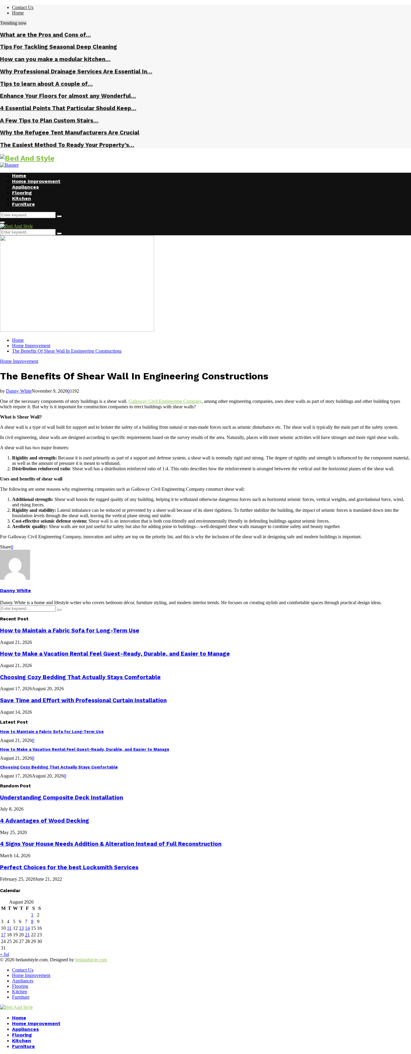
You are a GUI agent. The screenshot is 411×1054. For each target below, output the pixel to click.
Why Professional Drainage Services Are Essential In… (76, 71)
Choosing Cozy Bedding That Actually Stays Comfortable (80, 677)
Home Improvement (36, 181)
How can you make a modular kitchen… (55, 59)
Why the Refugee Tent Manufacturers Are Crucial (69, 132)
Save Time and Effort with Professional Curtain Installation (83, 700)
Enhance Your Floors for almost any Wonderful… (68, 96)
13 (21, 928)
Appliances (25, 187)
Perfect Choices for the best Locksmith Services (69, 867)
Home (18, 12)
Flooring (22, 193)
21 (27, 934)
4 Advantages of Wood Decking (44, 821)
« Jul (4, 954)
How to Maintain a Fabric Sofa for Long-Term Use (69, 630)
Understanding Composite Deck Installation (61, 797)
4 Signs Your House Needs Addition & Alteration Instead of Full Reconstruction (110, 844)
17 (3, 934)
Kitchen (21, 198)
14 (27, 928)
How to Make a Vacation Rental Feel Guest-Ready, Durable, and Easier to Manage (115, 654)
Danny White (19, 391)
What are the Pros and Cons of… (45, 35)
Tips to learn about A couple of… (46, 84)
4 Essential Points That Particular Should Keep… (68, 108)
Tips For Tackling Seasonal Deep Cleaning (58, 47)
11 (9, 928)
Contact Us (22, 7)
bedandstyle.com (91, 959)
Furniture (23, 204)
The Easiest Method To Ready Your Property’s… (67, 145)
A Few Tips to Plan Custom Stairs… (49, 120)
